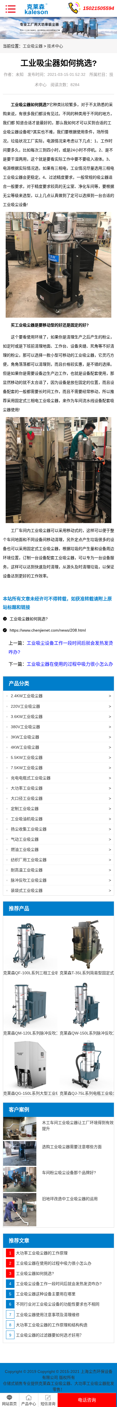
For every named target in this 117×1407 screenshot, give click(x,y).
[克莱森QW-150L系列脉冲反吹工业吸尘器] (87, 1002)
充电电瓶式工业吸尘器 (58, 778)
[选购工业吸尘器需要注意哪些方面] (19, 1153)
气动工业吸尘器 (58, 839)
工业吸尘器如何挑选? (31, 1273)
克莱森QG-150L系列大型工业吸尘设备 (37, 1093)
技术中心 (55, 46)
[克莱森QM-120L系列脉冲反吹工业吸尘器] (30, 1002)
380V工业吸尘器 (58, 727)
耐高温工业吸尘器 (58, 870)
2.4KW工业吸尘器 (58, 696)
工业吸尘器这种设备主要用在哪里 (42, 1294)
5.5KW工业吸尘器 (58, 757)
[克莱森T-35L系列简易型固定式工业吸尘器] (87, 942)
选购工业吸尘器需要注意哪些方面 (72, 1146)
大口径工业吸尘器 (58, 798)
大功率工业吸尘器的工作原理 (38, 1253)
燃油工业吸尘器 (58, 849)
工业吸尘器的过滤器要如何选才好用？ (46, 1335)
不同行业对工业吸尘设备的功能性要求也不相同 (54, 1304)
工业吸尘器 (33, 46)
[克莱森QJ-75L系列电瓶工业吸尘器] (87, 1063)
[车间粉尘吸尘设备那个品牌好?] (19, 1179)
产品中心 (28, 1404)
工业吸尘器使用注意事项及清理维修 (44, 1314)
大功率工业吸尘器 (58, 788)
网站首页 (9, 1404)
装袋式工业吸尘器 (58, 890)
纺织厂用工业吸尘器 (58, 859)
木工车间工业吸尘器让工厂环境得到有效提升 (78, 1125)
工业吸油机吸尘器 (58, 819)
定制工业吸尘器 (58, 808)
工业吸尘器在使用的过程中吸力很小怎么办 (70, 664)
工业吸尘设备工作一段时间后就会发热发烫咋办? (55, 1283)
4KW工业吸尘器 (58, 747)
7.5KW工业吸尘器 (58, 767)
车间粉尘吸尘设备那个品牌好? (69, 1172)
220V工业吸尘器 (58, 706)
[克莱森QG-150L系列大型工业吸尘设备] (30, 1063)
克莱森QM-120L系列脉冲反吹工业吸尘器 (39, 1033)
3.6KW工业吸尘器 (58, 716)
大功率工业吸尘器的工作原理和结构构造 (48, 1325)
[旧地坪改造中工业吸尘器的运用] (19, 1209)
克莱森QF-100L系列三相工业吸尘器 (35, 973)
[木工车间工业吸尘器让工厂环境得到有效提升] (19, 1128)
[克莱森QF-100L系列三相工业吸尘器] (30, 942)
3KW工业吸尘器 (58, 737)
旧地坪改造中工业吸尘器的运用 (70, 1198)
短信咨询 (48, 1404)
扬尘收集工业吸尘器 (58, 829)
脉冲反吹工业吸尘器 (58, 880)
